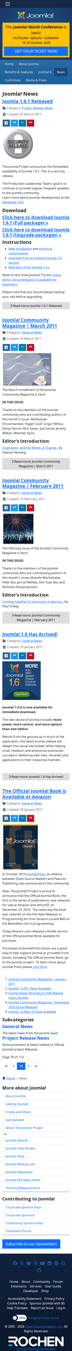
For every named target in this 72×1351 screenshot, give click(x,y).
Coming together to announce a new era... (33, 601)
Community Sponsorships (24, 1223)
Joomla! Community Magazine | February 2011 (33, 483)
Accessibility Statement (24, 1299)
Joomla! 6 (45, 72)
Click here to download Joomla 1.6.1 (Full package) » (36, 220)
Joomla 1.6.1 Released (27, 101)
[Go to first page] (6, 1066)
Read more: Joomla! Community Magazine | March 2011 (37, 463)
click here (40, 967)
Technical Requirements (23, 1188)
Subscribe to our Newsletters (31, 1243)
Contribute (13, 80)
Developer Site (12, 202)
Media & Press (36, 80)
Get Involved (15, 1120)
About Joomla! (29, 64)
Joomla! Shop (15, 1156)
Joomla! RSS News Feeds (23, 1180)
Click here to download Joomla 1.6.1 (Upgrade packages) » (36, 232)
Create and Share (18, 1112)
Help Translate (17, 1308)
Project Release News (37, 108)
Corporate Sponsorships (23, 1207)
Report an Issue (42, 1308)
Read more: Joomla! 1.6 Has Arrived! (37, 777)
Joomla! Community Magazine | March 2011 (29, 323)
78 (21, 1066)
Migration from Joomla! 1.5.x (29, 267)
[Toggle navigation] (7, 4)
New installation (20, 249)
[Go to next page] (28, 1066)
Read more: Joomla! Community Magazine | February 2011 (37, 617)
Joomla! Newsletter (19, 1172)
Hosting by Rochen (36, 1349)
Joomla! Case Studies (21, 1148)
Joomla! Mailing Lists (20, 1164)
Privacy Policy (54, 1299)
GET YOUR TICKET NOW (36, 51)
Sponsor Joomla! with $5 (47, 1303)
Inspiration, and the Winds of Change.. (30, 448)
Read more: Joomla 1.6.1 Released (37, 306)
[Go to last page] (36, 1066)
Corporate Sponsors (20, 1215)
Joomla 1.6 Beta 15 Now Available (32, 1012)
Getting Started (17, 1104)
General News (32, 332)
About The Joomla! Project (24, 1128)
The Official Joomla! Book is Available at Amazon (34, 794)
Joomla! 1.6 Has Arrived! (29, 634)
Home (9, 64)
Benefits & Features (19, 72)
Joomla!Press (35, 874)
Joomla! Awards (17, 1140)
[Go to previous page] (13, 1066)
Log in (61, 1308)
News (61, 72)
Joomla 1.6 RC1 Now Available (29, 988)
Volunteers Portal (18, 1231)
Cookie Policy (16, 1303)
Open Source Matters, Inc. (44, 1326)
